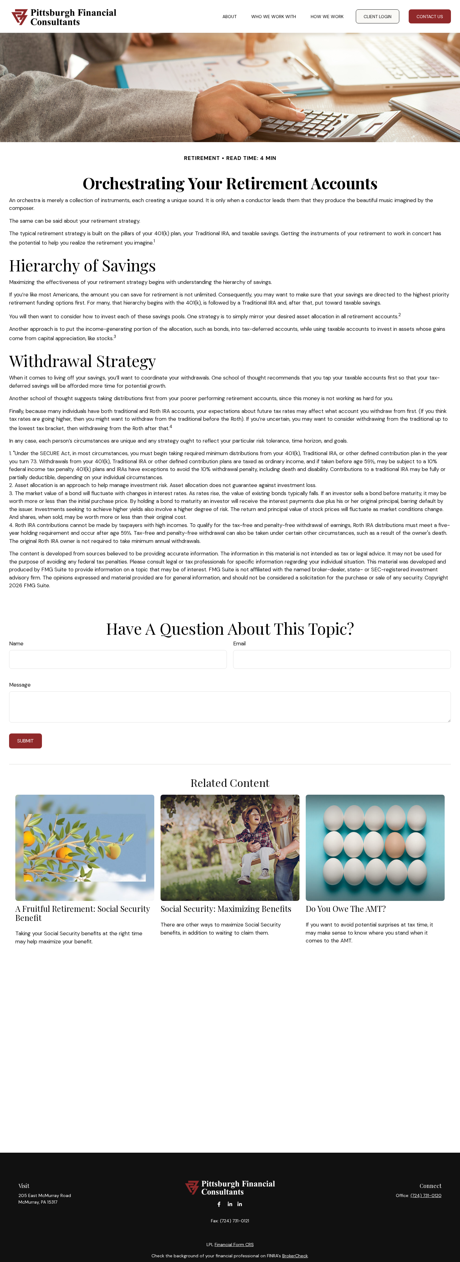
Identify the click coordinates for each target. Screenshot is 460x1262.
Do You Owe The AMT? (346, 908)
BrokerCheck (295, 1256)
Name (16, 643)
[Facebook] (219, 1204)
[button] (229, 16)
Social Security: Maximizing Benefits (226, 908)
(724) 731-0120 (426, 1195)
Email (239, 643)
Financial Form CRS (234, 1244)
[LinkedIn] (230, 1204)
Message (20, 684)
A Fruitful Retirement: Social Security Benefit (82, 912)
